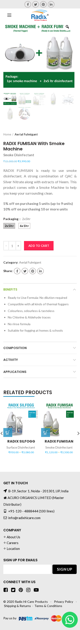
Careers (12, 543)
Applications (14, 372)
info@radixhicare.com (24, 518)
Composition (15, 348)
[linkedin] (51, 4)
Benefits (10, 289)
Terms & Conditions (48, 606)
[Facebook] (27, 4)
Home (7, 134)
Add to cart (38, 245)
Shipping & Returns (17, 606)
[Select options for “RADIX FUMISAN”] (45, 432)
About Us (13, 537)
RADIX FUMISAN (59, 441)
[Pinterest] (43, 4)
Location (13, 549)
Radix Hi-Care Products (31, 601)
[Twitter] (35, 4)
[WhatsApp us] (70, 620)
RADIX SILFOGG (21, 441)
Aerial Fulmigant (26, 134)
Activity (10, 360)
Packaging (11, 218)
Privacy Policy (63, 601)
